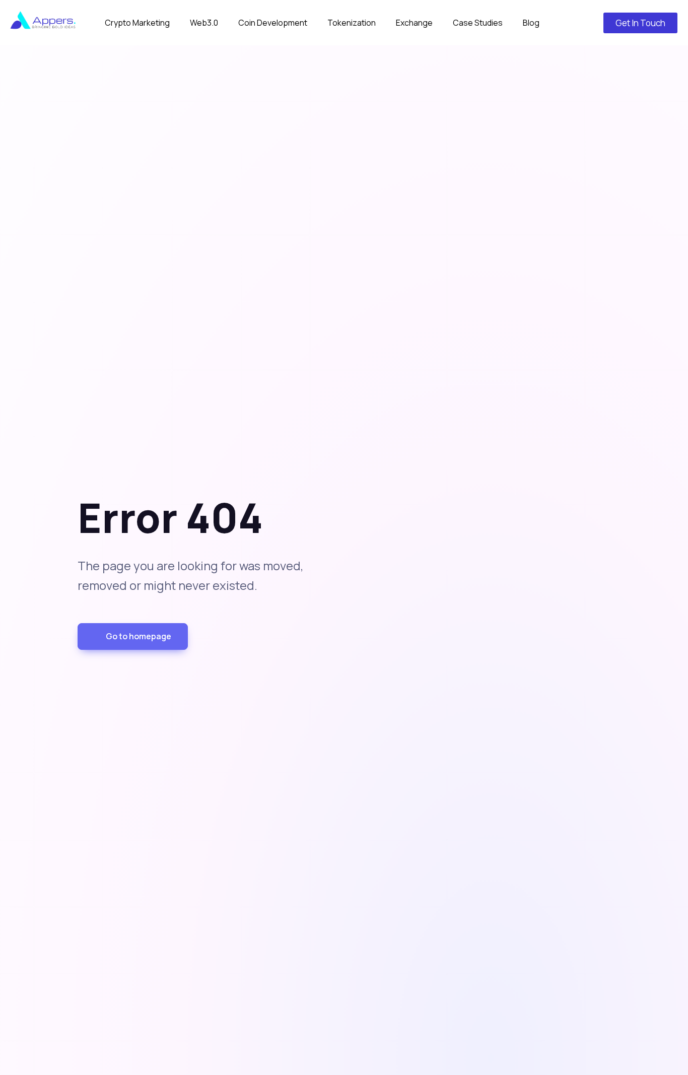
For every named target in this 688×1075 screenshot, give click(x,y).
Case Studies (478, 22)
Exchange (414, 22)
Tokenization (351, 22)
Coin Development (272, 22)
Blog (531, 22)
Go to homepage (138, 636)
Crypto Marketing (137, 22)
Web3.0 (204, 22)
